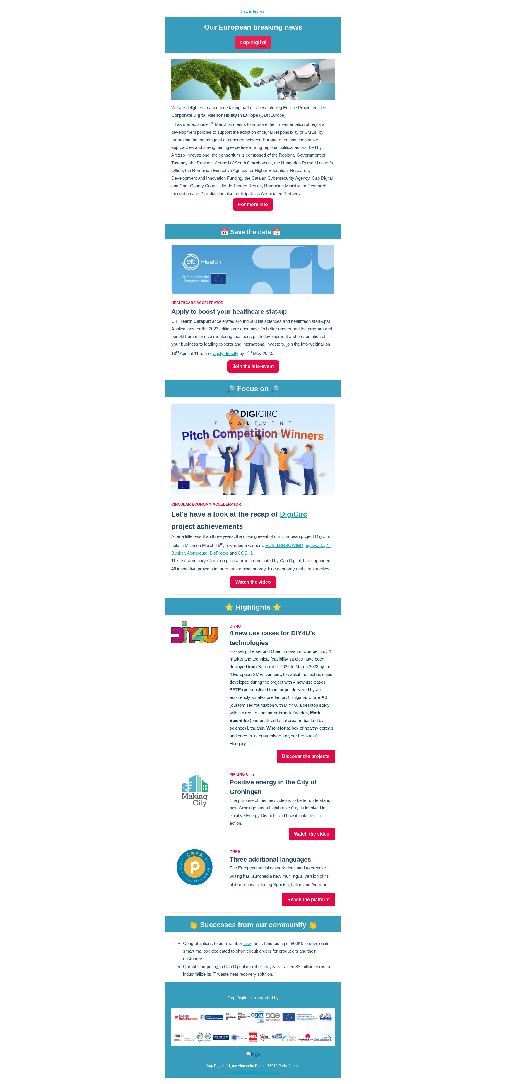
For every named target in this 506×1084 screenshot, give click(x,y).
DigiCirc (293, 514)
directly (231, 353)
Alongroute (197, 552)
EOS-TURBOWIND (284, 545)
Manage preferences (263, 1072)
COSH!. (245, 552)
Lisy (247, 943)
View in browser (253, 11)
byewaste (315, 545)
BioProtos (219, 552)
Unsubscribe (236, 1072)
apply (219, 353)
